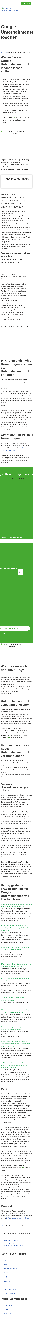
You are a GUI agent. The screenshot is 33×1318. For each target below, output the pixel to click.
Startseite (4, 52)
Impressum (7, 1260)
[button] (29, 9)
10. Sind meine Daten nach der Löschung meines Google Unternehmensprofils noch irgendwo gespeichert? (14, 1065)
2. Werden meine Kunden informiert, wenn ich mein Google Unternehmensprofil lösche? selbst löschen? (16, 928)
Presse (6, 1272)
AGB (5, 1264)
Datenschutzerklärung (11, 1268)
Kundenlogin (8, 1309)
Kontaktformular (16, 1218)
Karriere (6, 1285)
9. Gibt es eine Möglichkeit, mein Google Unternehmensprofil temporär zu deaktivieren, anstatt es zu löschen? (16, 1044)
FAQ (5, 1277)
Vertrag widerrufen (10, 1293)
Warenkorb (7, 1313)
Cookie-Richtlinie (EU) (11, 1289)
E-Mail (8, 1218)
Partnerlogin (8, 1305)
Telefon (27, 1218)
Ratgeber (7, 1281)
